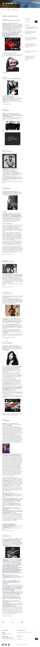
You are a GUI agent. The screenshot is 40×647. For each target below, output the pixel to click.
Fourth (10, 237)
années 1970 (16, 173)
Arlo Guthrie (8, 368)
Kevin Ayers (11, 32)
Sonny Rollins (7, 569)
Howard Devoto (5, 114)
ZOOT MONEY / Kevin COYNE (11, 20)
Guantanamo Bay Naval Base (13, 299)
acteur (7, 346)
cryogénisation (8, 483)
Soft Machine (7, 215)
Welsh (18, 500)
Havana (15, 318)
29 (9, 191)
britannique (19, 274)
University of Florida (14, 324)
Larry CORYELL (7, 536)
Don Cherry (16, 569)
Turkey (21, 301)
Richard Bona (7, 572)
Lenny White (10, 568)
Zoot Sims (9, 30)
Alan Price (12, 35)
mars (7, 508)
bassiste (16, 192)
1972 (13, 238)
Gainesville (6, 322)
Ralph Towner (9, 567)
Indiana (13, 171)
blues (22, 499)
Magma (9, 390)
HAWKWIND (6, 420)
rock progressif (5, 194)
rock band (7, 498)
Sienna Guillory (6, 331)
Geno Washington (8, 34)
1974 (20, 375)
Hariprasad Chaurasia (13, 572)
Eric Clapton (13, 564)
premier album (10, 228)
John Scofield (13, 566)
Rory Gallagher (7, 565)
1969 (15, 366)
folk (9, 176)
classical (6, 319)
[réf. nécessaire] (13, 436)
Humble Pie (15, 32)
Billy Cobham (18, 567)
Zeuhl (8, 495)
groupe (4, 511)
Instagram (8, 9)
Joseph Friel (13, 34)
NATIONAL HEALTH (8, 261)
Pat (10, 565)
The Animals (14, 31)
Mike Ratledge (19, 215)
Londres (4, 369)
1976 (10, 380)
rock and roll (18, 27)
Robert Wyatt (14, 215)
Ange (6, 390)
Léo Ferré (7, 389)
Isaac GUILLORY (7, 293)
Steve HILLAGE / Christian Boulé (11, 78)
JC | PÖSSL (7, 3)
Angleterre (14, 581)
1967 (20, 505)
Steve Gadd (6, 568)
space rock (10, 425)
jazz (9, 194)
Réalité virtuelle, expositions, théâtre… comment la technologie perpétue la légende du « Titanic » (31, 38)
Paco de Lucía (9, 564)
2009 (5, 192)
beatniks (17, 347)
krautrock (8, 511)
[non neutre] (6, 433)
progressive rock (16, 499)
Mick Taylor (9, 33)
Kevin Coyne (7, 32)
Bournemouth (5, 24)
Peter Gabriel (5, 480)
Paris (6, 493)
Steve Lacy (12, 569)
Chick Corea (7, 570)
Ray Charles (9, 27)
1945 (12, 191)
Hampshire (9, 24)
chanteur (11, 345)
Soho (9, 29)
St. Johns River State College (10, 326)
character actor (7, 36)
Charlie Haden (14, 571)
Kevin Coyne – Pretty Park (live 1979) (9, 52)
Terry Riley (8, 217)
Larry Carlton (9, 566)
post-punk (11, 113)
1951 (7, 171)
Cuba (19, 299)
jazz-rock (13, 194)
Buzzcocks (14, 114)
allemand (11, 511)
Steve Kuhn (14, 567)
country (6, 176)
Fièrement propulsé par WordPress (22, 644)
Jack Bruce (10, 571)
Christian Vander (7, 494)
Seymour (10, 171)
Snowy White (6, 33)
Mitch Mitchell (15, 568)
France (9, 493)
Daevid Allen (5, 214)
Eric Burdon (18, 31)
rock (17, 172)
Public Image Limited (9, 116)
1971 (19, 374)
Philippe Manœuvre (6, 349)
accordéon (15, 176)
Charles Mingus (16, 570)
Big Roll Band (14, 26)
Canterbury (15, 191)
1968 (16, 228)
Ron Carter (6, 571)
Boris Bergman (10, 370)
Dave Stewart (17, 275)
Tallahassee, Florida (11, 321)
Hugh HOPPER (6, 188)
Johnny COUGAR (7, 151)
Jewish (13, 303)
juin (4, 192)
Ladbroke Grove (5, 581)
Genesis (10, 480)
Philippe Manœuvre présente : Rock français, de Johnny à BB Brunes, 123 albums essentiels (12, 387)
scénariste (9, 346)
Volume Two (8, 234)
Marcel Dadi (19, 572)
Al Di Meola (16, 565)
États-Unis (16, 171)
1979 (20, 380)
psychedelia (12, 499)
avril (10, 191)
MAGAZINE (5, 110)
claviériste (18, 508)
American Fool (13, 174)
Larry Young (11, 570)
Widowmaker (8, 35)
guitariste (7, 115)
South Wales (12, 498)
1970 (13, 237)
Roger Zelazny (5, 485)
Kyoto (4, 508)
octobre (5, 171)
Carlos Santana (18, 564)
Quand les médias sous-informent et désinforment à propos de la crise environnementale (30, 32)
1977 (17, 113)
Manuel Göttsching (8, 512)
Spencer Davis (14, 33)
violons (11, 176)
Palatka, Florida (17, 322)
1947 (9, 508)
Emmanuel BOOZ (7, 343)
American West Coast (6, 499)
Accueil (3, 9)
